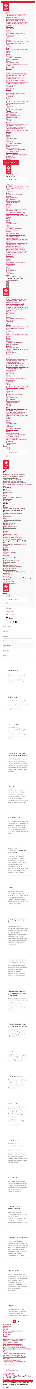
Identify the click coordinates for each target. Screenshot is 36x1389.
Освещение (9, 56)
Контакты (9, 159)
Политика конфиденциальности (15, 33)
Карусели (8, 119)
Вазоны (8, 53)
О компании (9, 86)
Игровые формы (11, 114)
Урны (7, 140)
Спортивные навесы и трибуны (15, 149)
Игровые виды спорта (12, 62)
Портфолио (9, 156)
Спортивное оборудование (14, 57)
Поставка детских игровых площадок (17, 22)
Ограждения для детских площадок (16, 124)
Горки (7, 48)
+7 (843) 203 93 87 (11, 163)
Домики (8, 111)
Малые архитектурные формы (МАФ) (17, 49)
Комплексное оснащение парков (15, 15)
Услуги (8, 72)
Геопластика (9, 46)
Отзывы (8, 32)
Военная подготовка (12, 59)
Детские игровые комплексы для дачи (17, 41)
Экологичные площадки (13, 17)
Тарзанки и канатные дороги (14, 128)
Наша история (10, 28)
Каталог (8, 99)
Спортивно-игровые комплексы (15, 127)
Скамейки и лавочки (12, 138)
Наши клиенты (10, 35)
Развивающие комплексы (13, 125)
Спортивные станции (12, 151)
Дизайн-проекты (11, 157)
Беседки (8, 51)
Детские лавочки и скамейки (14, 109)
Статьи (8, 38)
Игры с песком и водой (13, 115)
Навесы (8, 54)
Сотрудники (9, 36)
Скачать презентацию (9, 1379)
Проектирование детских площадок (16, 14)
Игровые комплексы (12, 112)
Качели (8, 122)
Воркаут (8, 61)
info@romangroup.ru (9, 583)
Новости (8, 30)
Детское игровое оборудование (15, 43)
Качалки (8, 120)
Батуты (8, 44)
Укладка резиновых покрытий (15, 19)
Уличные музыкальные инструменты (17, 64)
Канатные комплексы (12, 117)
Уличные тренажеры (12, 153)
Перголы (8, 136)
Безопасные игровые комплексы (15, 20)
